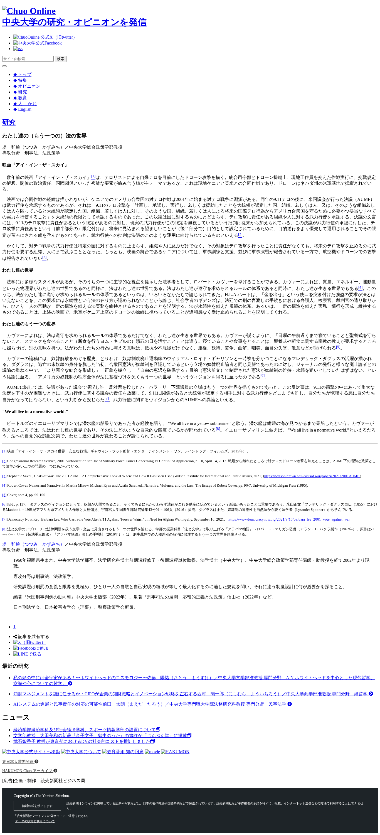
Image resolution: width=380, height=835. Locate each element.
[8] (4, 529)
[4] (4, 485)
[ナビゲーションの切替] (4, 66)
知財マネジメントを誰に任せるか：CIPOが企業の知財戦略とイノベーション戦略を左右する (191, 693)
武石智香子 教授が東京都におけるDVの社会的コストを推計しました (81, 741)
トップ (22, 74)
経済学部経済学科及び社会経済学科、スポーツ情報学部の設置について (84, 729)
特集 (20, 80)
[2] (4, 461)
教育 (20, 97)
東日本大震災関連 (18, 761)
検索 (60, 59)
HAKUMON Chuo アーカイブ (27, 771)
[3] (4, 476)
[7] (4, 519)
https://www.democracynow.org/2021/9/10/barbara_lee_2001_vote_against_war (289, 519)
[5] (4, 495)
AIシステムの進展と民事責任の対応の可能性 (150, 704)
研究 (20, 92)
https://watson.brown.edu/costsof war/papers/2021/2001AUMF (312, 476)
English (22, 109)
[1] (4, 451)
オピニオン (26, 86)
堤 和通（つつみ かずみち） (33, 544)
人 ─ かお (25, 103)
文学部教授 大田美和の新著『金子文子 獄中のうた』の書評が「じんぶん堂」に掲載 (100, 735)
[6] (4, 504)
